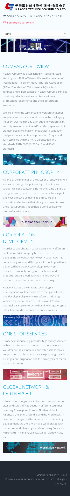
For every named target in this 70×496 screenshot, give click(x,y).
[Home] (35, 7)
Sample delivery (16, 16)
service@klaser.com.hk (20, 22)
